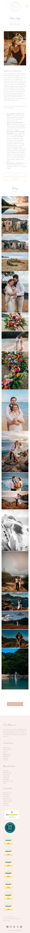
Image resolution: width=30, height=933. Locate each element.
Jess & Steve (6, 803)
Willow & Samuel (7, 793)
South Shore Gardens (8, 781)
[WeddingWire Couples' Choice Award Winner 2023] (8, 873)
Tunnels (5, 783)
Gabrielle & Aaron (7, 801)
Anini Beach (6, 777)
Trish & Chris (6, 805)
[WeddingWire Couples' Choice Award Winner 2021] (8, 895)
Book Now (5, 760)
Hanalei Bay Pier (7, 774)
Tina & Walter (6, 796)
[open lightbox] (15, 205)
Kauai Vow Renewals (8, 918)
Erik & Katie (6, 794)
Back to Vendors (15, 704)
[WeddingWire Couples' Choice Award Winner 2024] (8, 862)
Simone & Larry (7, 798)
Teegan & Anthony (7, 800)
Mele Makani (6, 779)
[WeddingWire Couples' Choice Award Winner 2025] (8, 851)
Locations (5, 751)
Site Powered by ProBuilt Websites (15, 930)
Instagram (15, 178)
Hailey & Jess (6, 756)
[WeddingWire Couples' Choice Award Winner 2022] (8, 884)
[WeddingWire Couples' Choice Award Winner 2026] (8, 840)
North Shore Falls (7, 772)
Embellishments (7, 754)
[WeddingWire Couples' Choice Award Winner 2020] (8, 906)
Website (15, 174)
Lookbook (5, 758)
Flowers (5, 753)
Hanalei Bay (6, 770)
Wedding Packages (7, 749)
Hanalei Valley (6, 776)
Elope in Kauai (6, 747)
